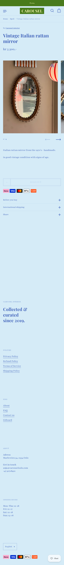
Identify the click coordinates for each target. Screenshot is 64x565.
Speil (12, 19)
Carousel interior (13, 28)
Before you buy (10, 200)
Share (6, 214)
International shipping (13, 207)
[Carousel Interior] (32, 11)
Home (5, 19)
